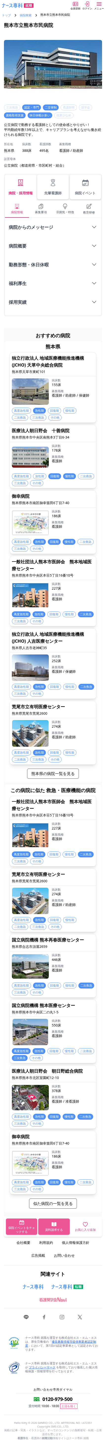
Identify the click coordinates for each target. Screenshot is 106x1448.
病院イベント (85, 193)
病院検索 (26, 15)
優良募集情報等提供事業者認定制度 (60, 1344)
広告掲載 (38, 1255)
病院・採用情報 (21, 193)
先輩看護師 (53, 193)
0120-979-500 (57, 1399)
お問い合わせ (64, 1255)
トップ (6, 15)
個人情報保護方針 (75, 1242)
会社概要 (23, 1242)
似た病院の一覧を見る (53, 1203)
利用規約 (46, 1242)
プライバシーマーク (42, 1367)
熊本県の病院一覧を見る (53, 773)
